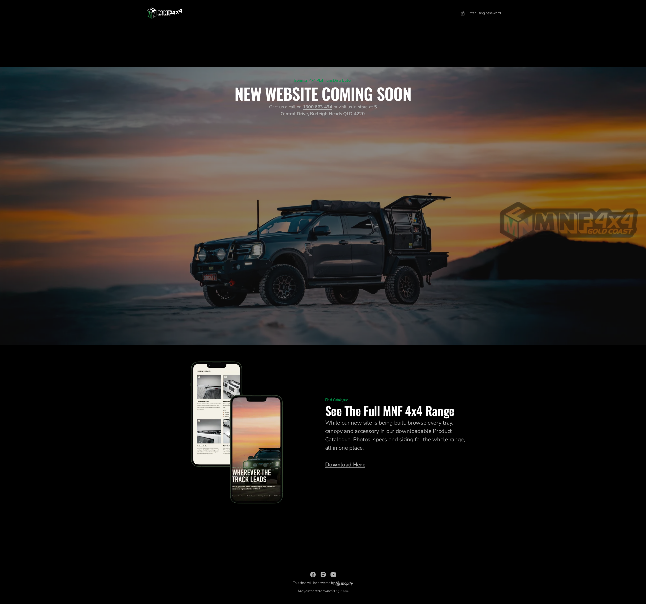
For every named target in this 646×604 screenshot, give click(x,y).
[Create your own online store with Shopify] (344, 583)
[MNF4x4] (164, 13)
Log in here (341, 591)
